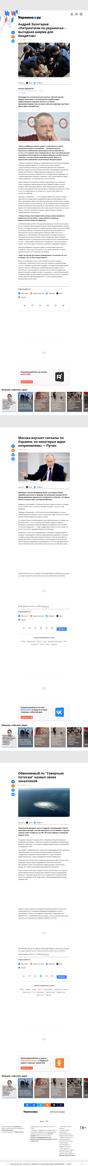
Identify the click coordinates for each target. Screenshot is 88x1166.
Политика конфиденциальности (41, 1137)
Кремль (47, 644)
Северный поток (27, 992)
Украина (39, 641)
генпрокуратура (40, 992)
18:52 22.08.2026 (22, 785)
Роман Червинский (47, 989)
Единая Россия (34, 644)
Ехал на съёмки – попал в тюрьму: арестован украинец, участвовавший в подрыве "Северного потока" (43, 917)
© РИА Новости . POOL (23, 482)
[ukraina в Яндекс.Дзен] (54, 1105)
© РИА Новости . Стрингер (23, 78)
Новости (42, 644)
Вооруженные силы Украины (55, 641)
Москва (23, 641)
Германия (28, 989)
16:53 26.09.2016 (22, 39)
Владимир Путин (31, 641)
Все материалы (22, 92)
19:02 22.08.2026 (22, 449)
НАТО (65, 641)
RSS (47, 1121)
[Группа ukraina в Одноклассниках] (47, 1105)
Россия (44, 641)
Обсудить (61, 629)
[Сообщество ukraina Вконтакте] (27, 1105)
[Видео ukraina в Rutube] (60, 1105)
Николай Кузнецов (50, 992)
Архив (42, 1121)
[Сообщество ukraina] (34, 1105)
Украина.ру (45, 606)
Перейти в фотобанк (34, 78)
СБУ (34, 992)
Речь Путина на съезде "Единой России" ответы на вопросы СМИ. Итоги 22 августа (43, 574)
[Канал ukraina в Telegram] (40, 1105)
